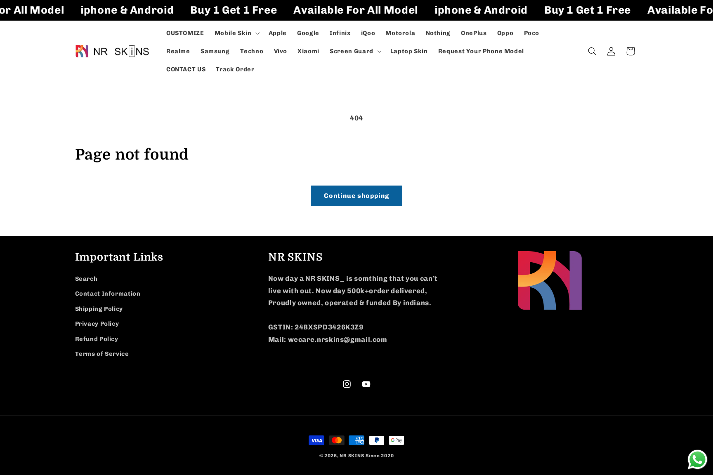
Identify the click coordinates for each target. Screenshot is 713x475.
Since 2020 (380, 456)
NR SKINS (352, 456)
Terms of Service (102, 353)
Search (86, 278)
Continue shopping (357, 196)
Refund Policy (96, 339)
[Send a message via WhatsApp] (697, 459)
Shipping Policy (99, 309)
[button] (236, 33)
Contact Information (108, 293)
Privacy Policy (97, 323)
